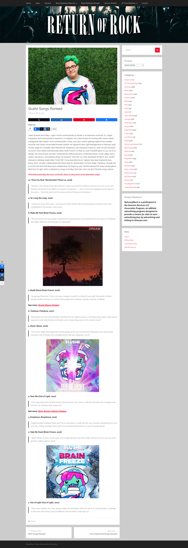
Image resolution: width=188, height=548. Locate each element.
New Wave (128, 148)
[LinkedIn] (45, 129)
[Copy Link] (48, 129)
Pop (125, 155)
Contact (145, 3)
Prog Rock (128, 158)
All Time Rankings (128, 3)
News (38, 3)
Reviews (48, 3)
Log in (126, 237)
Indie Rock (128, 130)
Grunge (127, 119)
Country (127, 98)
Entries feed (129, 240)
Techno (127, 180)
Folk (126, 105)
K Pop (126, 134)
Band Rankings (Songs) (90, 3)
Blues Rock (128, 94)
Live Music (128, 137)
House (33, 521)
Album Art (128, 80)
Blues (126, 90)
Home (28, 3)
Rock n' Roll (128, 169)
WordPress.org (130, 247)
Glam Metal (128, 116)
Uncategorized (130, 184)
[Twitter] (41, 129)
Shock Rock (128, 173)
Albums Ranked (110, 3)
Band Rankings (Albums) (65, 3)
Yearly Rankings (130, 187)
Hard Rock (128, 123)
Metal (126, 141)
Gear (126, 112)
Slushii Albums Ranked (48, 305)
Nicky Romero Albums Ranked (52, 411)
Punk (126, 162)
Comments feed (130, 244)
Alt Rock (127, 87)
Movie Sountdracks (131, 144)
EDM (126, 101)
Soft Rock (128, 176)
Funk (126, 108)
